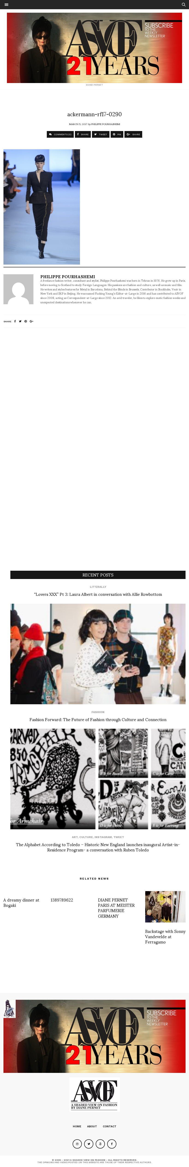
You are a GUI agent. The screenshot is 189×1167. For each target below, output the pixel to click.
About (92, 1126)
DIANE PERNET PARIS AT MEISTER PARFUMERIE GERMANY (116, 907)
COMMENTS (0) (62, 134)
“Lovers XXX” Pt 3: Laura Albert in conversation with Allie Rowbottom (98, 594)
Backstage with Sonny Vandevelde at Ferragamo (165, 936)
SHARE (84, 134)
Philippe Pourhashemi (105, 124)
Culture (86, 837)
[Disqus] (94, 392)
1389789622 (62, 899)
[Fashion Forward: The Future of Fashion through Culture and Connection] (98, 654)
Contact (109, 1126)
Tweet (118, 837)
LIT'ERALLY (98, 586)
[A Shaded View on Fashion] (94, 48)
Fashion (98, 712)
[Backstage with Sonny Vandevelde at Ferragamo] (165, 906)
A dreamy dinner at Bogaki (21, 902)
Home (77, 1126)
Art (75, 837)
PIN (119, 134)
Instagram (103, 837)
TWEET (102, 134)
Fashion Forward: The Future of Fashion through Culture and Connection (98, 719)
